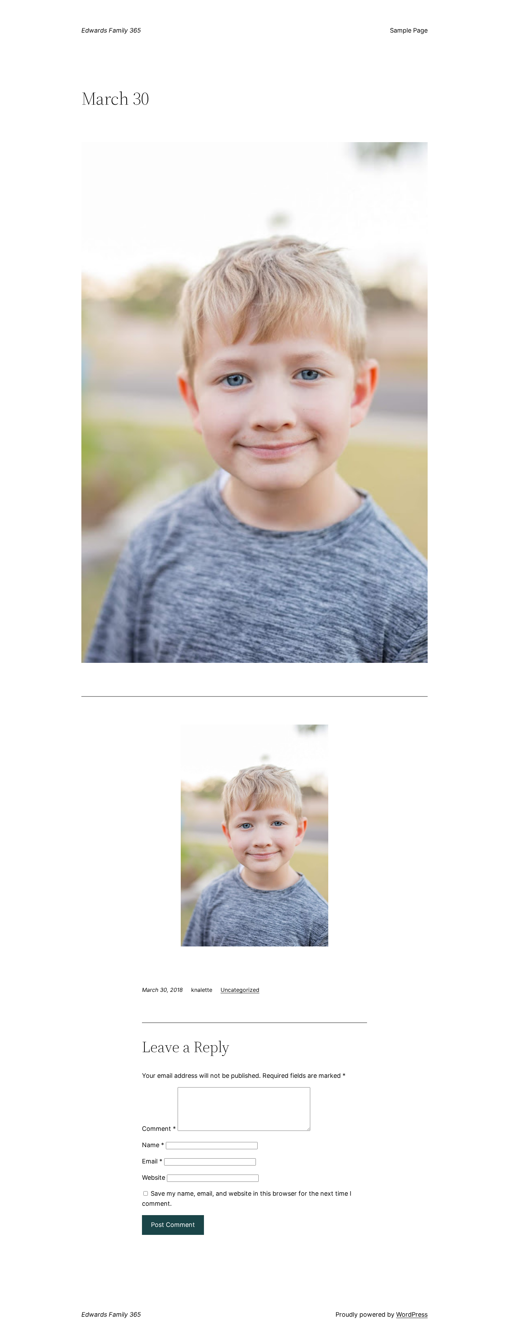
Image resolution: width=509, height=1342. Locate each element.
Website (153, 1177)
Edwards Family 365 (111, 30)
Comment (159, 1128)
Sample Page (409, 30)
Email (152, 1161)
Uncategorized (240, 989)
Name (153, 1145)
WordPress (412, 1314)
